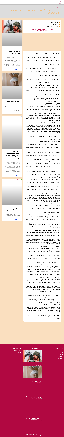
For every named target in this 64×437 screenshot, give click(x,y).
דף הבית (60, 7)
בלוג (15, 2)
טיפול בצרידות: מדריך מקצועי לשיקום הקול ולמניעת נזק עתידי (13, 51)
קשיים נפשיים (31, 2)
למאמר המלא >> (17, 69)
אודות (19, 2)
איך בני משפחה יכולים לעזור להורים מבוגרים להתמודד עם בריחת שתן (12, 104)
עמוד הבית (47, 2)
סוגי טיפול (37, 2)
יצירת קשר (10, 2)
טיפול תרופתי (24, 2)
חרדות (42, 2)
